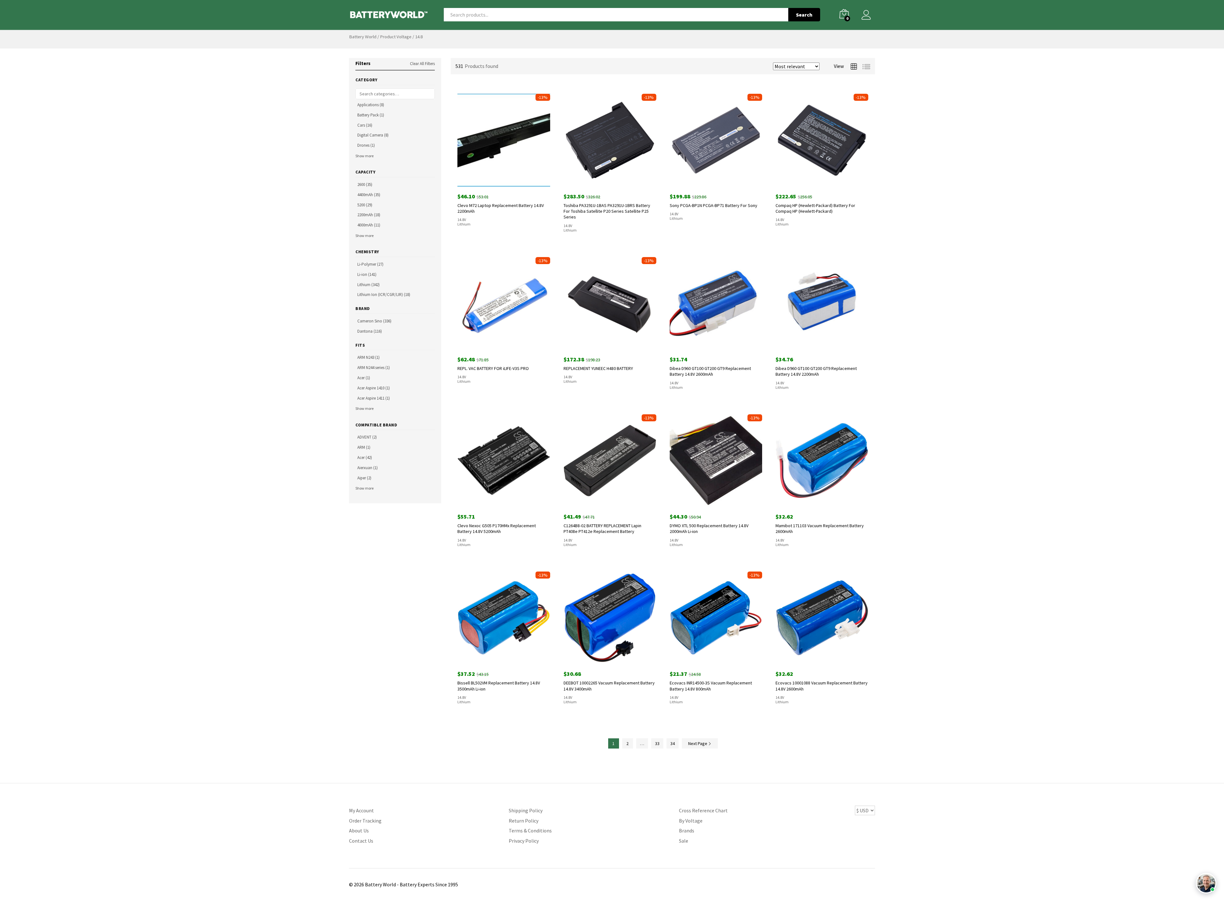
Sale (683, 841)
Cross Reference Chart (703, 810)
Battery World (362, 37)
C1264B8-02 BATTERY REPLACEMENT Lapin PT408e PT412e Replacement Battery (602, 528)
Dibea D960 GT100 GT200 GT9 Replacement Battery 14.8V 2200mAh (816, 371)
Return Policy (523, 820)
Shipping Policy (526, 810)
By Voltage (691, 820)
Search (804, 14)
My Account (361, 810)
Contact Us (361, 841)
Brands (686, 830)
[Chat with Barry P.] (1206, 883)
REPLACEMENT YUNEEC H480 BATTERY (598, 368)
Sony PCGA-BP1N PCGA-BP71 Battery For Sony (713, 205)
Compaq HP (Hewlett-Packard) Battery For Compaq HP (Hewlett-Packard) (815, 208)
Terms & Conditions (530, 830)
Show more (364, 155)
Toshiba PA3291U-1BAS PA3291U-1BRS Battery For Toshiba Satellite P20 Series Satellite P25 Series (607, 211)
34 (672, 743)
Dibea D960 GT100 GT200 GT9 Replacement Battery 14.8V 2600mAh (710, 371)
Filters (362, 63)
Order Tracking (365, 820)
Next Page (698, 743)
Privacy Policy (524, 841)
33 (657, 743)
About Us (359, 830)
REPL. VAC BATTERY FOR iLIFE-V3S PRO (493, 368)
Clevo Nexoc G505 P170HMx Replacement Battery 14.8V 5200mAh (496, 528)
